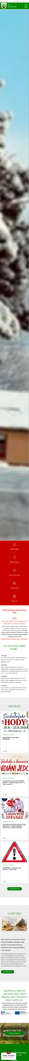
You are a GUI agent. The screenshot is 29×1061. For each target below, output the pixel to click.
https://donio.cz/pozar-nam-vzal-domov (14, 639)
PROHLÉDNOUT (14, 1033)
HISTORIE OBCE (7, 972)
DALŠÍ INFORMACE (14, 889)
